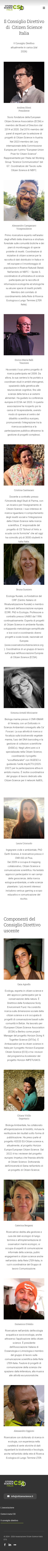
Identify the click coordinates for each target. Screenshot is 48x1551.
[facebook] (5, 1545)
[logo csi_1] (14, 5)
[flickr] (15, 1545)
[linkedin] (10, 1545)
